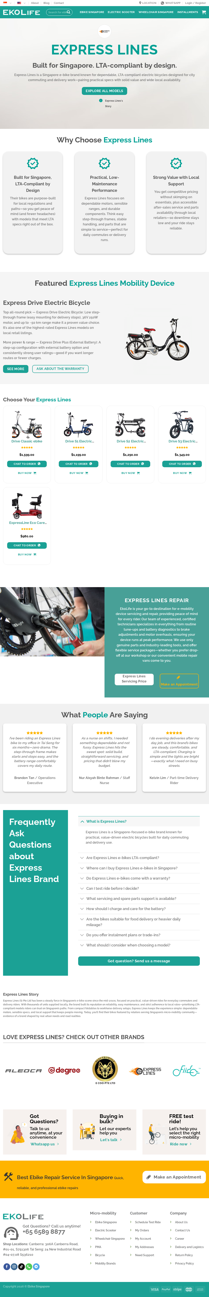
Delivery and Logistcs (189, 1247)
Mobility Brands (105, 1263)
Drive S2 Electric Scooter (130, 443)
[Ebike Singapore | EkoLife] (21, 12)
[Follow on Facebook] (6, 1266)
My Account (143, 1238)
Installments (187, 12)
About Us (181, 1222)
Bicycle (100, 1255)
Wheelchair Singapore (156, 12)
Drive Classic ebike (26, 441)
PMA (98, 1247)
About (35, 2)
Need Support (144, 1255)
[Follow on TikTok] (21, 1266)
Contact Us (182, 1230)
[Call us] (29, 1266)
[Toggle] (82, 821)
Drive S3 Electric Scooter (182, 443)
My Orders (142, 1230)
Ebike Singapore (92, 12)
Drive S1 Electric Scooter (78, 443)
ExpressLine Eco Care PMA (27, 524)
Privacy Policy (184, 1263)
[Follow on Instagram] (14, 1266)
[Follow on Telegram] (36, 1266)
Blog (46, 2)
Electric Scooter (121, 12)
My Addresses (144, 1247)
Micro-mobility (103, 1213)
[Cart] (204, 12)
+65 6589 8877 (44, 1231)
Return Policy (184, 1255)
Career (179, 1238)
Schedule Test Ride (148, 1222)
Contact (59, 2)
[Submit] (68, 12)
